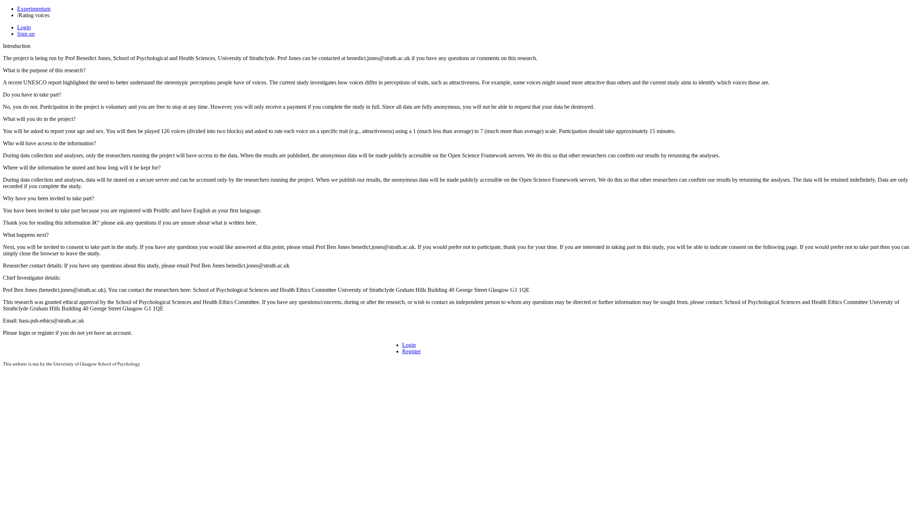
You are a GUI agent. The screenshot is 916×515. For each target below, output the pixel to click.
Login (24, 27)
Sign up (26, 34)
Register (411, 351)
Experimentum (33, 9)
